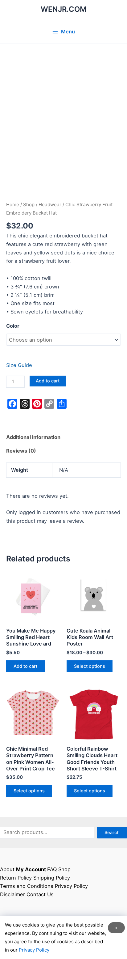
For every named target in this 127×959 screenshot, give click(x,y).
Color (12, 326)
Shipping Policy (51, 878)
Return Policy (16, 878)
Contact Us (40, 894)
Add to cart (47, 381)
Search (112, 832)
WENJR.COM (63, 9)
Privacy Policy (71, 886)
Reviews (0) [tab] (21, 451)
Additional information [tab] (33, 437)
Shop (29, 204)
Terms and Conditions (26, 886)
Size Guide (19, 365)
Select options (89, 666)
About (7, 869)
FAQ (52, 869)
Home (12, 204)
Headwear (50, 204)
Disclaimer (12, 894)
